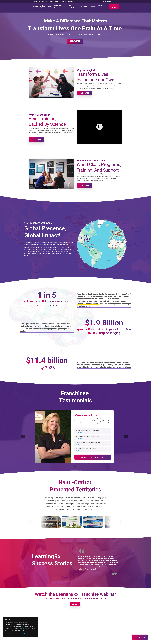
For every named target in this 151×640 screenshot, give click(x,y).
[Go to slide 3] (75, 466)
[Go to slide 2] (74, 466)
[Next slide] (126, 437)
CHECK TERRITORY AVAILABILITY (93, 457)
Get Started (140, 637)
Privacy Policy (22, 628)
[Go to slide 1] (73, 466)
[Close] (36, 618)
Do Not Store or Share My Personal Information (17, 633)
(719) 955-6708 (109, 1)
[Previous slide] (23, 437)
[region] (20, 627)
